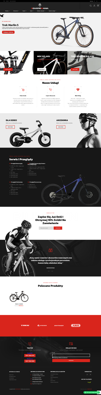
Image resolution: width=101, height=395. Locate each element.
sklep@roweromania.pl (37, 381)
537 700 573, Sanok (36, 378)
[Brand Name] (25, 325)
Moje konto (11, 374)
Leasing (51, 375)
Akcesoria (15, 11)
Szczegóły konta (12, 376)
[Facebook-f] (94, 1)
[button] (91, 392)
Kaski (31, 11)
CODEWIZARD (89, 389)
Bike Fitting (78, 95)
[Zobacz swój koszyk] (98, 6)
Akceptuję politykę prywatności (60, 357)
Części (24, 11)
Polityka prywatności (54, 382)
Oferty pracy (52, 380)
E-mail (53, 352)
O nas (51, 379)
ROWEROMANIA (17, 389)
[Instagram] (96, 1)
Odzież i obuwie (40, 11)
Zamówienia (11, 378)
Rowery (7, 11)
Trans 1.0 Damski (19, 304)
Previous (49, 271)
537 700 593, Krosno (37, 379)
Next (52, 271)
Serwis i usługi (52, 11)
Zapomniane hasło (12, 379)
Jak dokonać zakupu (54, 374)
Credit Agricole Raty (54, 377)
